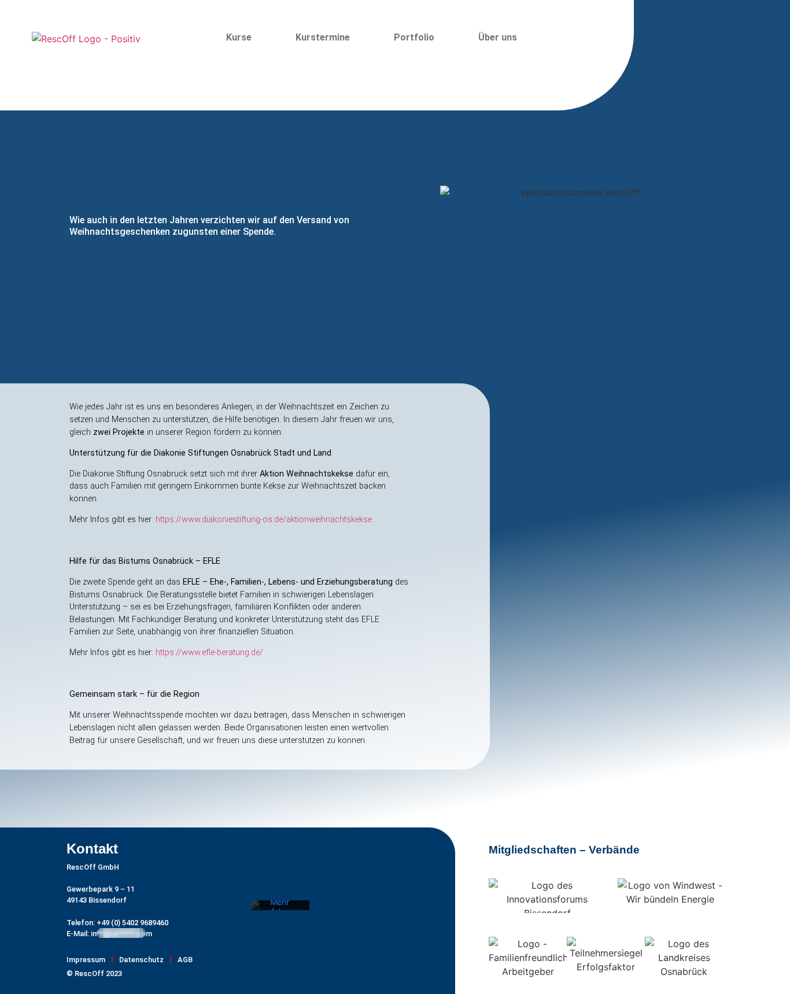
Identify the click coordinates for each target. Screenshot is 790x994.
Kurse (239, 37)
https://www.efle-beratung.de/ (209, 652)
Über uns (497, 37)
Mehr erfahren (280, 907)
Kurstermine (323, 37)
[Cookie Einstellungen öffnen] (25, 979)
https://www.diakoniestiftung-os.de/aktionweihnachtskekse (264, 519)
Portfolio (414, 37)
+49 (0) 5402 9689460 (131, 922)
